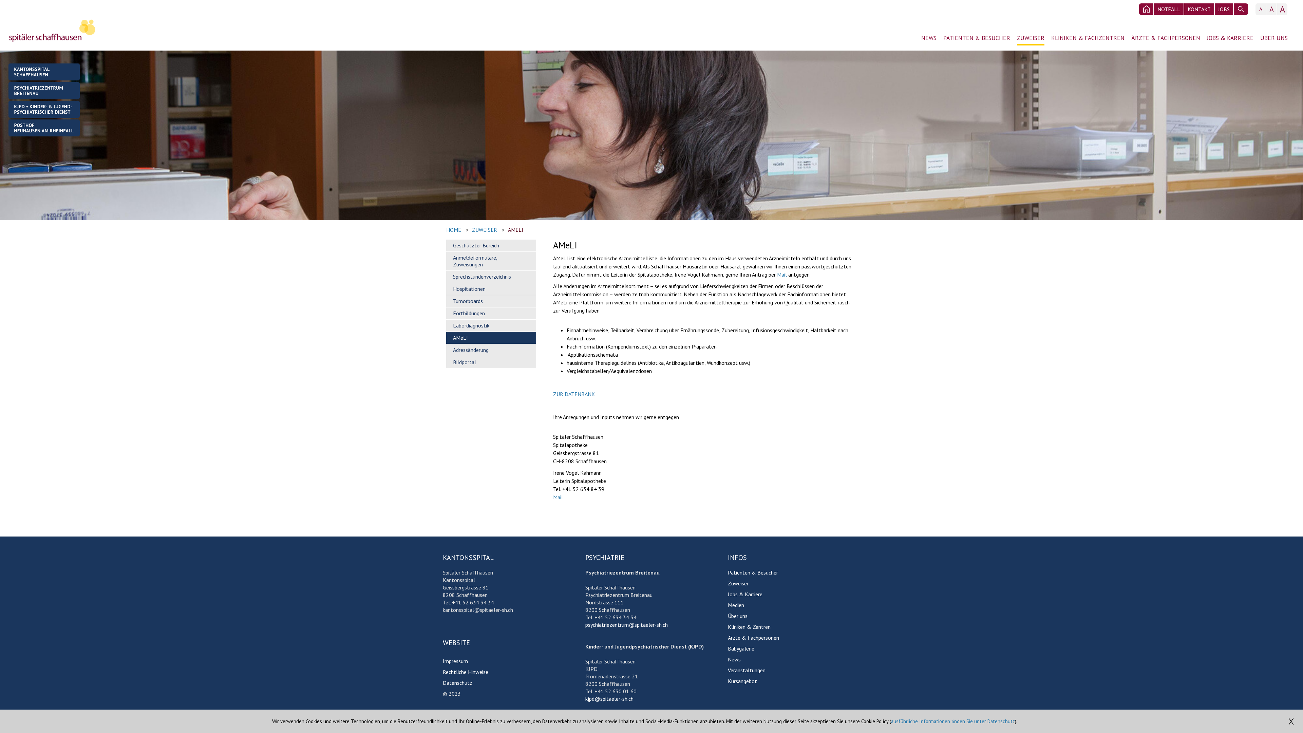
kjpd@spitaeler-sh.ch (609, 698)
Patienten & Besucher (976, 38)
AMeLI (515, 229)
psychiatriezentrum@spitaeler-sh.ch (626, 624)
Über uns (1274, 38)
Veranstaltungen (747, 670)
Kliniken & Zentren (749, 626)
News (929, 38)
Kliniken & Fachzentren (1088, 38)
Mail (782, 274)
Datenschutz (457, 682)
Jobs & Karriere (1230, 38)
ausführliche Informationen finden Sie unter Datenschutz (953, 721)
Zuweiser (1030, 38)
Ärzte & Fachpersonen (1165, 38)
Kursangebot (742, 681)
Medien (736, 605)
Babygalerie (741, 648)
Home (453, 229)
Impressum (455, 661)
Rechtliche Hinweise (465, 672)
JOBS (1224, 9)
